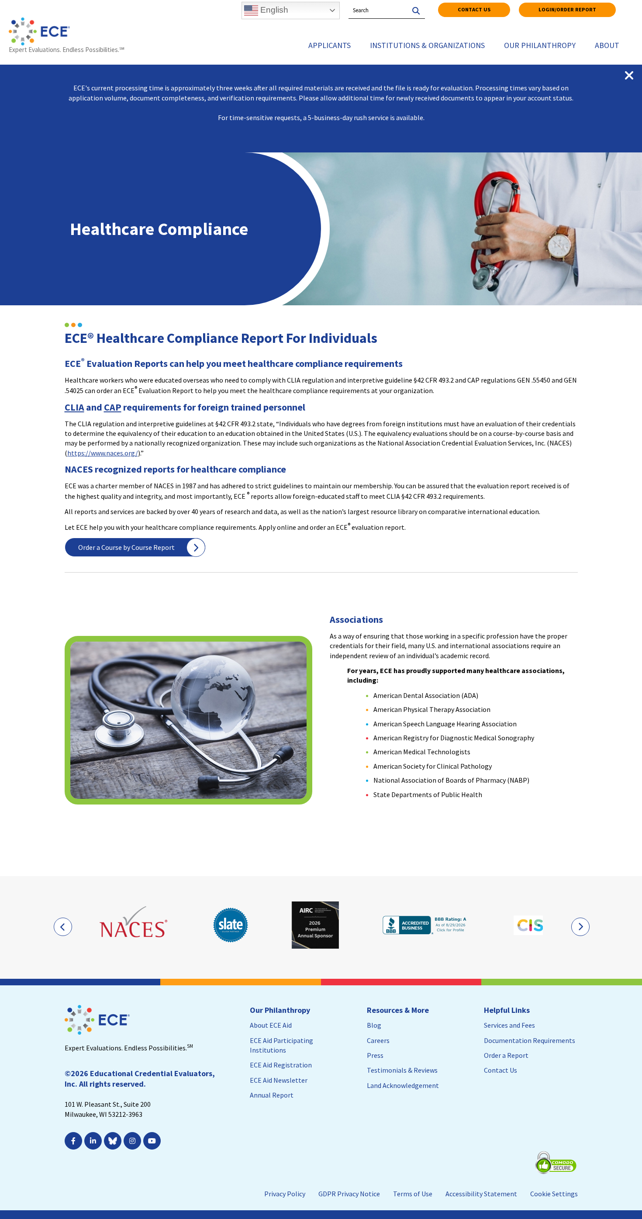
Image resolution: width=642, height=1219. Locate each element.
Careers (378, 1040)
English (273, 9)
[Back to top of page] (597, 1198)
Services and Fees (509, 1025)
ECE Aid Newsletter (278, 1080)
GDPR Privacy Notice (349, 1193)
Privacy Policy (284, 1193)
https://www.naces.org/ (102, 453)
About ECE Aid (271, 1025)
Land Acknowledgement (403, 1085)
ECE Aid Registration (281, 1064)
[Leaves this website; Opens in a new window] (134, 925)
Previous (62, 926)
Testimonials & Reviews (402, 1070)
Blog (374, 1025)
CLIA (74, 407)
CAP (112, 407)
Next (580, 926)
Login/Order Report (567, 9)
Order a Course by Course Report (126, 547)
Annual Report (271, 1095)
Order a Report (506, 1055)
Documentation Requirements (529, 1040)
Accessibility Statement (481, 1193)
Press (375, 1055)
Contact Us (474, 9)
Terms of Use (412, 1193)
